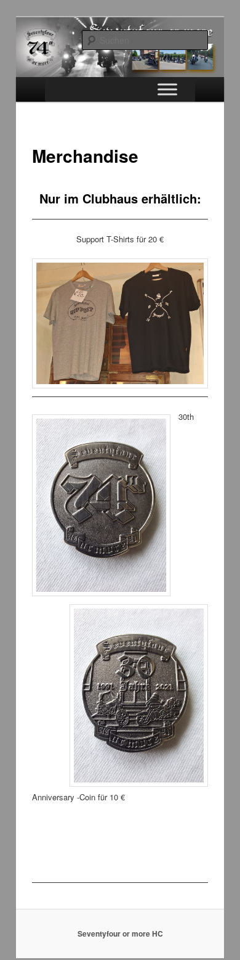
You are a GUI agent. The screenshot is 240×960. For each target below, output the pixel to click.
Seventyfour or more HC (120, 933)
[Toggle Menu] (167, 90)
